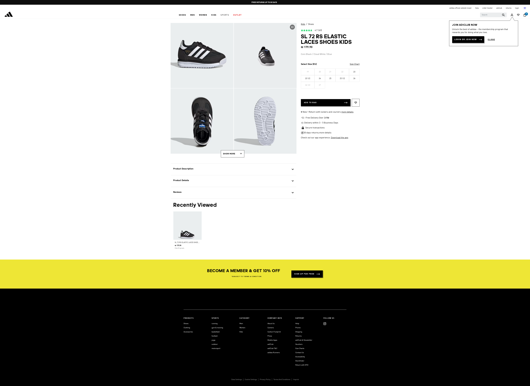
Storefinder (299, 361)
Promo (298, 328)
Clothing (187, 328)
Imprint (296, 379)
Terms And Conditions (281, 379)
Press (269, 336)
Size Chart (355, 64)
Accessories (188, 332)
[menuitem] (182, 15)
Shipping (298, 332)
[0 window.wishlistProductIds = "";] (518, 15)
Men (241, 323)
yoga (213, 340)
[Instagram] (324, 323)
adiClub (270, 344)
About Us (271, 323)
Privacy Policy (265, 379)
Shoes (311, 24)
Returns (298, 336)
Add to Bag (310, 103)
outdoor (215, 344)
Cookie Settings (251, 379)
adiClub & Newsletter (303, 340)
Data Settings (236, 379)
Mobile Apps (272, 340)
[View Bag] (525, 15)
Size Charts (299, 348)
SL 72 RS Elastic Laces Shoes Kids (189, 242)
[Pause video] (292, 27)
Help (297, 323)
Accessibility (300, 357)
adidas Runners (273, 353)
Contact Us (299, 353)
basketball (216, 332)
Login (517, 8)
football (215, 336)
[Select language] (525, 8)
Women (242, 328)
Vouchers (298, 344)
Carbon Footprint (274, 332)
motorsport (216, 348)
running (215, 323)
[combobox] (493, 15)
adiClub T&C (272, 348)
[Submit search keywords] (503, 15)
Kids (303, 24)
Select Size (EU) (309, 64)
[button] (182, 15)
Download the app (339, 138)
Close (491, 40)
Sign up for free (304, 274)
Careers (270, 328)
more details (347, 112)
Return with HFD (301, 365)
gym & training (217, 328)
